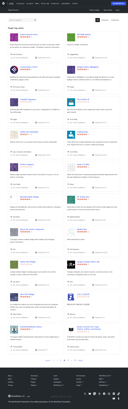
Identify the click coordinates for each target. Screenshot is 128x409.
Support (56, 379)
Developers (57, 382)
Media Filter (82, 229)
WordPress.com (105, 376)
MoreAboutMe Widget (29, 197)
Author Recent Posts (29, 34)
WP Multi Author (84, 34)
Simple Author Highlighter (88, 67)
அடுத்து (80, 360)
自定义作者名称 (83, 294)
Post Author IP (83, 99)
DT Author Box (83, 197)
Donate (79, 382)
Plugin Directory (13, 10)
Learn (55, 376)
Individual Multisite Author (31, 327)
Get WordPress (118, 3)
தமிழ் (28, 396)
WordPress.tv (59, 385)
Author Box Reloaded (29, 132)
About (10, 376)
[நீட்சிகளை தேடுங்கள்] (35, 20)
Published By (82, 132)
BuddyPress (104, 385)
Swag (79, 385)
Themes (33, 379)
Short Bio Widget (27, 294)
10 (75, 360)
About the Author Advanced (32, 229)
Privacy (10, 385)
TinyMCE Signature (28, 99)
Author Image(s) (27, 164)
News (10, 379)
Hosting (10, 382)
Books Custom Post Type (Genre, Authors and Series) (89, 328)
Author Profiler (83, 164)
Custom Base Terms (29, 67)
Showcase (34, 376)
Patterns (33, 385)
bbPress (102, 382)
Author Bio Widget (28, 262)
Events (78, 379)
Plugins (33, 382)
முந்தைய (48, 360)
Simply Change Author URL (88, 262)
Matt (101, 379)
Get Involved (80, 376)
